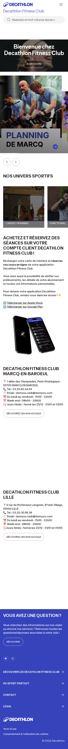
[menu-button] (61, 4)
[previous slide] (7, 162)
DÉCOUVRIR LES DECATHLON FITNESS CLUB (31, 671)
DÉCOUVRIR (13, 641)
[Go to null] (55, 146)
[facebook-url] (5, 658)
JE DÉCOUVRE (34, 63)
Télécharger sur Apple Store (25, 302)
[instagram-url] (12, 658)
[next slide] (16, 162)
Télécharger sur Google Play (25, 306)
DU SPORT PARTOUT (16, 683)
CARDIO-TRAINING (17, 223)
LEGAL (7, 706)
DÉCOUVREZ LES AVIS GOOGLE (23, 413)
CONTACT (9, 694)
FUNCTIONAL (58, 223)
